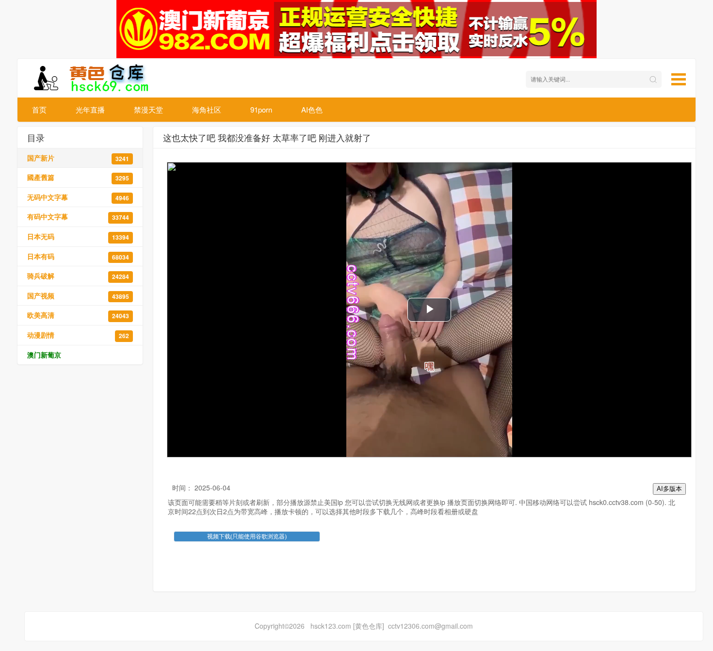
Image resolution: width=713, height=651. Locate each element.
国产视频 (78, 296)
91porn (261, 109)
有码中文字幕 (78, 217)
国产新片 (78, 158)
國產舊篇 (78, 177)
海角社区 (206, 109)
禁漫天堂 (148, 109)
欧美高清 (78, 315)
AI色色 (312, 109)
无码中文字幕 (78, 197)
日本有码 (78, 256)
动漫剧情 (78, 335)
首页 (39, 109)
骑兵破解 (78, 276)
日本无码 (78, 236)
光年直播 (90, 109)
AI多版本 (669, 488)
